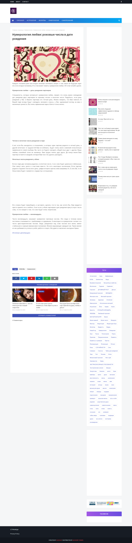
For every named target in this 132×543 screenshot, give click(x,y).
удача (91, 419)
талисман (102, 415)
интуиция (92, 385)
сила (97, 409)
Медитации (100, 324)
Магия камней (94, 320)
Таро (91, 354)
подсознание (94, 395)
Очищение (112, 330)
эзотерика (108, 419)
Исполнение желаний (106, 303)
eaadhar (59, 540)
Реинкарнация (94, 344)
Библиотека (99, 279)
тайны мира (93, 415)
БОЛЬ (91, 279)
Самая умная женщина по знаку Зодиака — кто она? (108, 140)
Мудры (108, 327)
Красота (92, 310)
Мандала (113, 320)
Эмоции (108, 368)
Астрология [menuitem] (31, 20)
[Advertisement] (47, 122)
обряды (99, 392)
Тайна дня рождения (112, 351)
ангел (108, 371)
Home (12, 2)
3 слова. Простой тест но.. (106, 119)
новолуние (112, 388)
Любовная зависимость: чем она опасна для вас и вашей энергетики (22, 306)
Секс (109, 347)
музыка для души (95, 388)
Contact (25, 2)
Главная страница (17, 30)
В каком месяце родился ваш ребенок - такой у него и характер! (108, 149)
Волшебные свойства (110, 283)
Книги (113, 307)
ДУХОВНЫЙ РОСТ (103, 290)
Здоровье (101, 300)
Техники (103, 354)
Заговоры (92, 300)
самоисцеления (94, 405)
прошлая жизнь (102, 398)
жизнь (103, 378)
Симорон (92, 351)
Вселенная (93, 286)
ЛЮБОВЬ (22, 269)
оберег (92, 392)
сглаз (91, 409)
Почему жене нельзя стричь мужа (108, 176)
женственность (94, 378)
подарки (106, 392)
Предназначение (103, 337)
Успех (110, 354)
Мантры (92, 324)
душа (105, 375)
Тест (96, 354)
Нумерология (28, 30)
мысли (105, 388)
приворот (92, 398)
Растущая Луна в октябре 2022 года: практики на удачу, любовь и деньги (70, 306)
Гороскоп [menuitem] (20, 20)
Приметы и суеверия (96, 341)
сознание (92, 412)
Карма (106, 307)
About (18, 2)
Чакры (102, 361)
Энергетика (93, 371)
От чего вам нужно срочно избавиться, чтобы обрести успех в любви (47, 306)
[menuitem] (12, 20)
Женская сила (94, 296)
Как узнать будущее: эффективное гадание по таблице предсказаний (108, 111)
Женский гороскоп (106, 296)
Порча (114, 334)
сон (99, 412)
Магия (106, 317)
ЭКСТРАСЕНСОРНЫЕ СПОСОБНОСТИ (101, 364)
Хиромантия (93, 361)
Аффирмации (109, 276)
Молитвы (92, 327)
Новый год (93, 330)
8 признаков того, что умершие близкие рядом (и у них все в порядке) (107, 188)
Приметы (113, 337)
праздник (103, 395)
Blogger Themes (78, 540)
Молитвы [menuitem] (42, 20)
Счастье (100, 351)
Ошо (91, 334)
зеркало (92, 381)
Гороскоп (92, 290)
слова (103, 409)
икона (105, 381)
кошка (106, 385)
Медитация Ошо (112, 324)
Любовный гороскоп (104, 313)
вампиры (92, 375)
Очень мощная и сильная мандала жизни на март (109, 101)
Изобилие (109, 300)
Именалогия (93, 303)
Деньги (114, 290)
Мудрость (101, 327)
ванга (99, 375)
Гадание (101, 286)
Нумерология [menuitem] (54, 20)
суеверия (105, 412)
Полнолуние (105, 334)
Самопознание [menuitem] (67, 20)
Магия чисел (104, 320)
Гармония (110, 286)
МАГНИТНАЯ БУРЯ (95, 317)
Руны (91, 347)
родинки (92, 402)
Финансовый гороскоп (96, 358)
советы (109, 409)
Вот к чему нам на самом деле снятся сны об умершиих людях (108, 168)
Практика (92, 337)
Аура (100, 276)
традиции (111, 415)
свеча (115, 405)
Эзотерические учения (96, 368)
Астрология (93, 276)
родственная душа (102, 402)
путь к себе (113, 398)
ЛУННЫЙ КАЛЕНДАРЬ (104, 310)
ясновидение (94, 422)
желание (112, 375)
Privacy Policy (14, 534)
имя (111, 381)
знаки (99, 381)
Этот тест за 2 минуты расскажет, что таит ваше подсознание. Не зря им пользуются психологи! (109, 130)
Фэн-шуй (108, 358)
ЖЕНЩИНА (109, 293)
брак (114, 371)
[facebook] (121, 2)
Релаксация (104, 344)
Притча (107, 341)
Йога (100, 307)
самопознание (106, 405)
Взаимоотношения (95, 283)
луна (112, 385)
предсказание (113, 395)
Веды (107, 279)
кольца (100, 385)
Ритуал (113, 344)
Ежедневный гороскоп (96, 293)
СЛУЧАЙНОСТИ (100, 347)
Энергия (101, 371)
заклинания (111, 378)
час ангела (99, 419)
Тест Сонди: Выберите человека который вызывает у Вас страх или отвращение (109, 159)
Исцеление (93, 307)
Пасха (97, 334)
